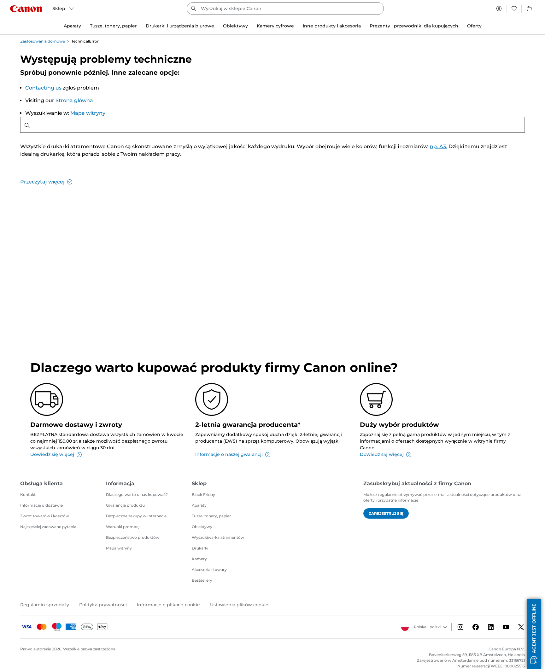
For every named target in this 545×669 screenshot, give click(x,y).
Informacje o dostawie (41, 505)
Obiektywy (202, 526)
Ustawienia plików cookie (239, 605)
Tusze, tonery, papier (211, 516)
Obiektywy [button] (235, 26)
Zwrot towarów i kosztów (44, 516)
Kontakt (28, 494)
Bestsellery (202, 580)
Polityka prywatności (103, 605)
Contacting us (43, 88)
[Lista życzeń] (514, 8)
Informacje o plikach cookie (168, 605)
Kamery (199, 558)
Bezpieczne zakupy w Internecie (136, 516)
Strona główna (74, 100)
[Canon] (26, 8)
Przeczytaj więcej (42, 182)
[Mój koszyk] (529, 8)
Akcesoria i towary (209, 569)
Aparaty (199, 505)
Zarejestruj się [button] (386, 513)
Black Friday (203, 494)
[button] (534, 634)
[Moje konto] (499, 8)
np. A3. (438, 146)
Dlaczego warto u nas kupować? (137, 494)
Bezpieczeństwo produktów (132, 537)
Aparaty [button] (72, 26)
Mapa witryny (87, 113)
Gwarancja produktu (125, 505)
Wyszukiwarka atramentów (218, 537)
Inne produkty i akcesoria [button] (332, 26)
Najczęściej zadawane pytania (48, 526)
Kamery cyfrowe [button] (275, 26)
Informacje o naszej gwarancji (229, 454)
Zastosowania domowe (42, 41)
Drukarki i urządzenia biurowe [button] (180, 26)
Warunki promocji (123, 526)
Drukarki (200, 548)
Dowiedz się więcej (52, 454)
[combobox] (285, 8)
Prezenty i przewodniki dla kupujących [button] (414, 26)
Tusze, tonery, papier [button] (113, 26)
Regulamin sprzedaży (44, 605)
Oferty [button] (474, 26)
